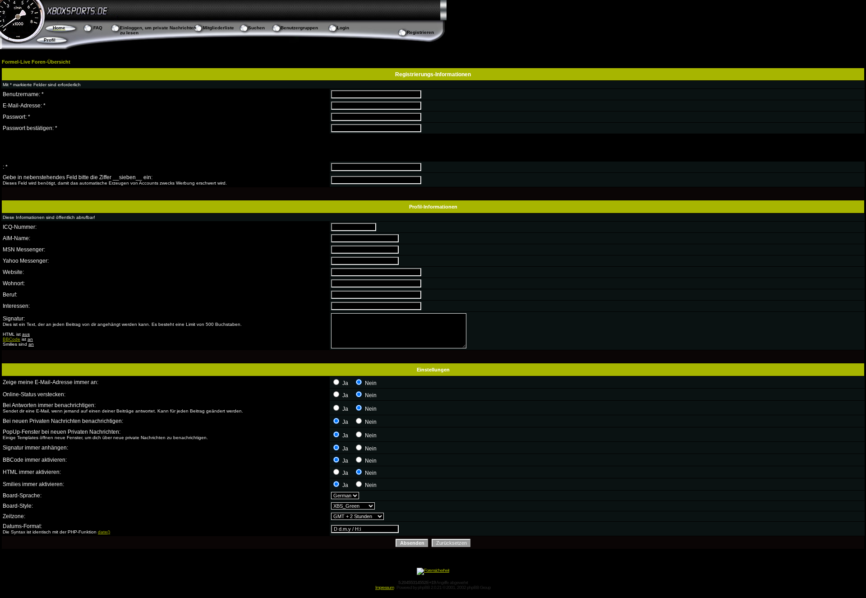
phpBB (424, 587)
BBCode (11, 339)
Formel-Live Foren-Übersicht (36, 62)
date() (104, 531)
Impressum (384, 587)
